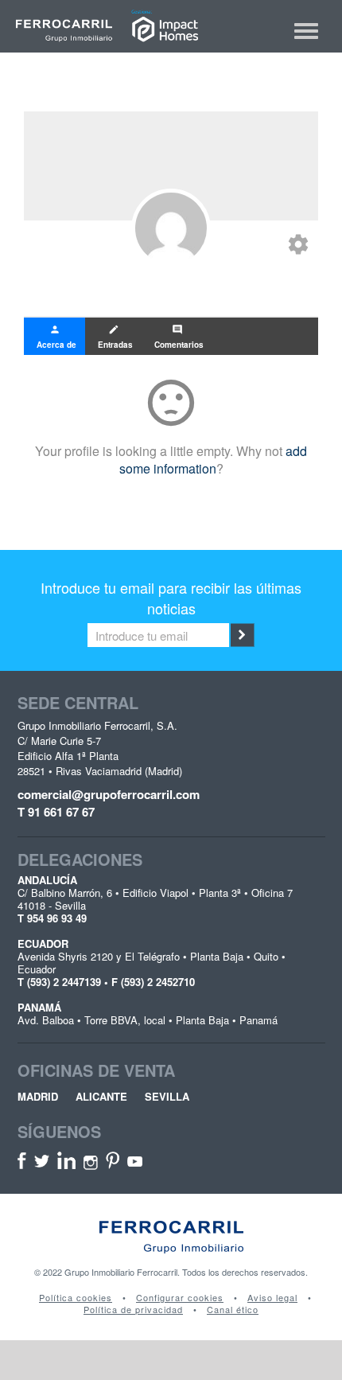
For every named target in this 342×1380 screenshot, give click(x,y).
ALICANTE (101, 1097)
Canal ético (232, 1310)
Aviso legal (272, 1298)
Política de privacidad (133, 1310)
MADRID (37, 1097)
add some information (213, 460)
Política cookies (75, 1298)
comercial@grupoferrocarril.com (108, 794)
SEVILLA (167, 1097)
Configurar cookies (179, 1298)
